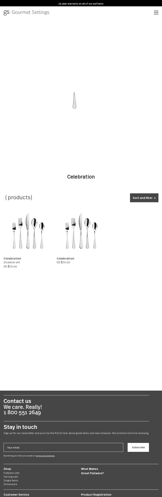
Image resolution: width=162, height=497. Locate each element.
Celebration (12, 258)
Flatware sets (12, 472)
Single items (11, 480)
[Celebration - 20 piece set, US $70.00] (28, 230)
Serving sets (11, 476)
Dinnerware (10, 484)
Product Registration (96, 494)
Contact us (17, 401)
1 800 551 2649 (22, 412)
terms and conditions (45, 456)
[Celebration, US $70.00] (81, 230)
